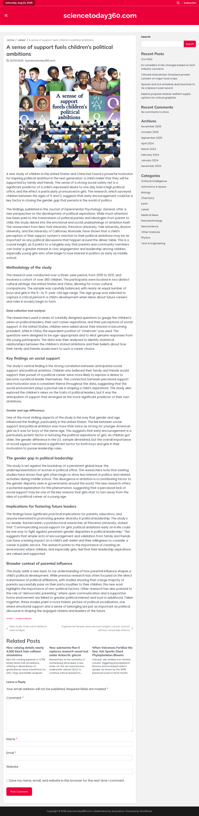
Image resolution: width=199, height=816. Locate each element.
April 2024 (147, 143)
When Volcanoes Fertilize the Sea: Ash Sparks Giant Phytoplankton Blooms (112, 651)
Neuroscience (149, 226)
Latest (9, 618)
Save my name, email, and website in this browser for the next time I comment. (67, 780)
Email (11, 753)
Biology (145, 192)
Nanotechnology (151, 220)
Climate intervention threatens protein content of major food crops (165, 76)
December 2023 (151, 166)
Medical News (149, 215)
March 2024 (148, 149)
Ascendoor (118, 811)
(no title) (146, 59)
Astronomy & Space (153, 187)
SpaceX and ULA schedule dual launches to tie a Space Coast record (168, 86)
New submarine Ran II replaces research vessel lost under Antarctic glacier (68, 651)
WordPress (146, 811)
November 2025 (151, 126)
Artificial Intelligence (154, 181)
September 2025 (151, 137)
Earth (144, 203)
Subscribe (190, 3)
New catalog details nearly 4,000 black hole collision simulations (25, 651)
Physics (145, 237)
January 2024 (149, 160)
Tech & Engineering (153, 243)
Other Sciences (23, 618)
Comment (15, 698)
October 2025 (150, 132)
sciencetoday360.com (100, 15)
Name (11, 739)
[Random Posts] (5, 15)
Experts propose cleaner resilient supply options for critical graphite (166, 95)
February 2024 (150, 155)
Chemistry (147, 198)
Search (145, 37)
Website (12, 767)
